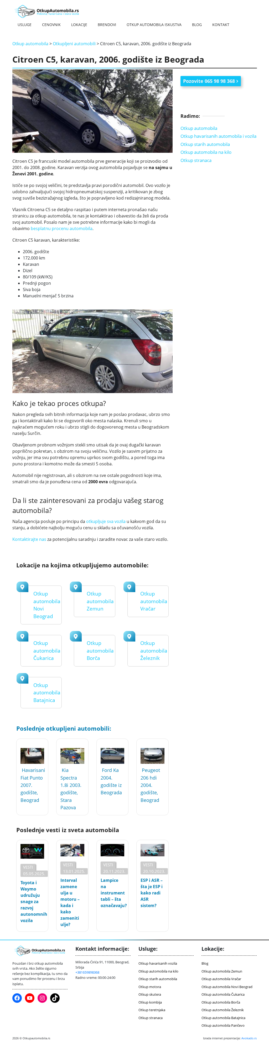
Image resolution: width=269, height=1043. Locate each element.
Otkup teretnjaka (151, 1010)
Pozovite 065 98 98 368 (209, 81)
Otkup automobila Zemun (100, 601)
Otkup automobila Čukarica (46, 651)
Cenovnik (51, 24)
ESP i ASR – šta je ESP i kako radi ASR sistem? (152, 892)
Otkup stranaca (195, 160)
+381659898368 (87, 972)
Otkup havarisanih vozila (157, 963)
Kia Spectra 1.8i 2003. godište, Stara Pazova (70, 789)
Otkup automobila (30, 44)
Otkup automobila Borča (100, 651)
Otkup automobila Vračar (153, 601)
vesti (28, 867)
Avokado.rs (249, 1038)
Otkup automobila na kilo (205, 152)
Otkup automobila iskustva (154, 24)
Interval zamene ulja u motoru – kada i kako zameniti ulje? (70, 902)
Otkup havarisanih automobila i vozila (218, 136)
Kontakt (220, 24)
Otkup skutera (149, 994)
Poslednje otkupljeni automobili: (63, 728)
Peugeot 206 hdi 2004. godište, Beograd (150, 785)
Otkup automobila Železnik (153, 651)
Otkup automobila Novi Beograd (226, 986)
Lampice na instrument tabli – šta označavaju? (112, 892)
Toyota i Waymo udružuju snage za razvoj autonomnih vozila (32, 901)
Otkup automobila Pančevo (223, 1025)
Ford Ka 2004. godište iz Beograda (111, 781)
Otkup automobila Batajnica (46, 693)
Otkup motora (149, 986)
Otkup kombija (150, 1002)
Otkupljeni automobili (74, 44)
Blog (197, 24)
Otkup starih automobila (205, 144)
